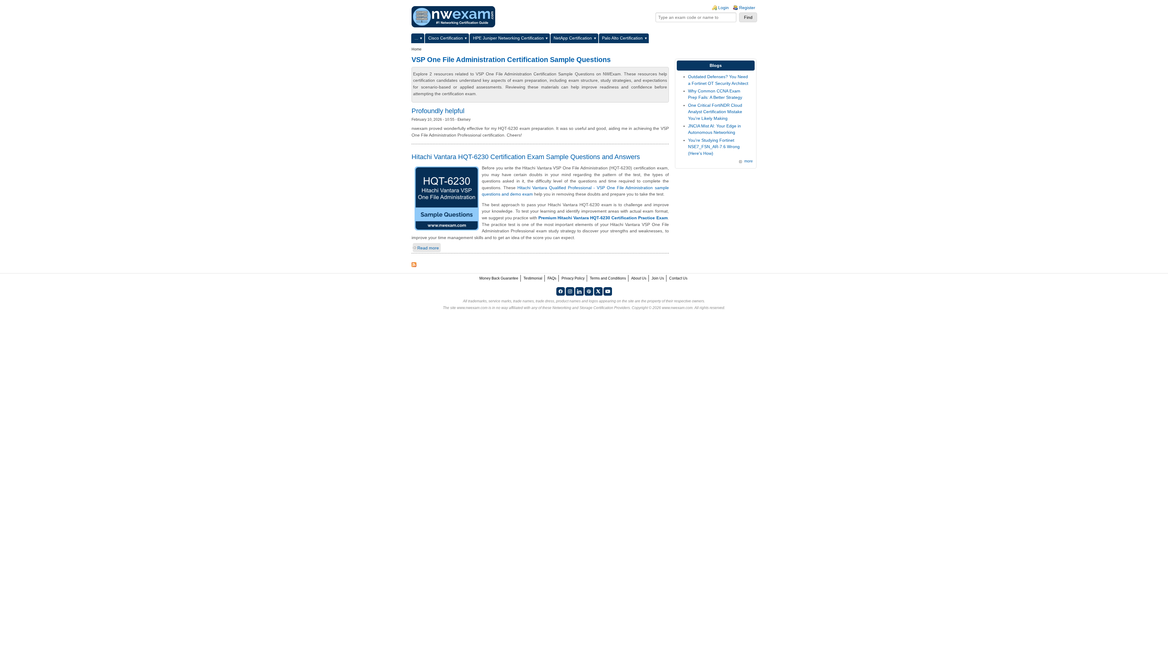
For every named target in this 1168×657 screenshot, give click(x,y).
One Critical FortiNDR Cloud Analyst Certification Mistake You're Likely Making (715, 112)
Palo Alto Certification (622, 38)
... (416, 38)
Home (417, 49)
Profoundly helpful (438, 111)
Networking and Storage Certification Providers (591, 308)
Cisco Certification (445, 38)
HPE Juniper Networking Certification (508, 38)
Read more (428, 247)
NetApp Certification (573, 38)
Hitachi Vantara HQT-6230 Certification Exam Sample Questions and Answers (526, 157)
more (748, 161)
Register (747, 7)
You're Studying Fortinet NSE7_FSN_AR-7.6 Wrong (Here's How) (714, 147)
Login (723, 7)
